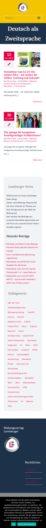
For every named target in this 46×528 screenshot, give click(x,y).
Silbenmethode (29, 383)
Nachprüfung (13, 359)
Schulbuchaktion (15, 378)
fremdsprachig (14, 336)
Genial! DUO (28, 336)
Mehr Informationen (27, 524)
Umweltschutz (14, 392)
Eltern (24, 326)
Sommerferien (14, 387)
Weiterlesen (37, 102)
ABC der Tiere (13, 303)
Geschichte (31, 340)
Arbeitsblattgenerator (17, 307)
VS (22, 401)
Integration (12, 345)
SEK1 (10, 383)
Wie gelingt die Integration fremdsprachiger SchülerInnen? (22, 134)
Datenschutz (32, 481)
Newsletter (8, 86)
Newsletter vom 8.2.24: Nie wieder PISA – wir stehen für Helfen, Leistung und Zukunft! (21, 74)
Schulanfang (13, 368)
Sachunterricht (22, 364)
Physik (10, 364)
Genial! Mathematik (16, 340)
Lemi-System (13, 350)
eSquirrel (11, 331)
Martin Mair (11, 81)
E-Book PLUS (13, 326)
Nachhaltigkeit (23, 354)
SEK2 (17, 383)
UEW (25, 387)
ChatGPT (31, 312)
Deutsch (7, 84)
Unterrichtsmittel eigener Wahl (20, 396)
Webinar (29, 401)
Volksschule (13, 401)
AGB (29, 475)
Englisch (33, 326)
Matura (11, 354)
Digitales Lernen (14, 322)
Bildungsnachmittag (16, 312)
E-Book (27, 322)
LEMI (35, 345)
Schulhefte (29, 378)
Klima (27, 345)
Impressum (32, 469)
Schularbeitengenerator (17, 373)
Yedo (10, 406)
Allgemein (33, 81)
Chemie (11, 317)
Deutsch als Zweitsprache (21, 84)
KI (21, 345)
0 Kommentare (20, 86)
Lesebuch (25, 350)
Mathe (35, 350)
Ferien (21, 331)
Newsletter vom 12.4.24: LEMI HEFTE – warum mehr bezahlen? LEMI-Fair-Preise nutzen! (21, 279)
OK (13, 524)
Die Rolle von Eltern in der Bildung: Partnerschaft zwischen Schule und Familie (22, 247)
